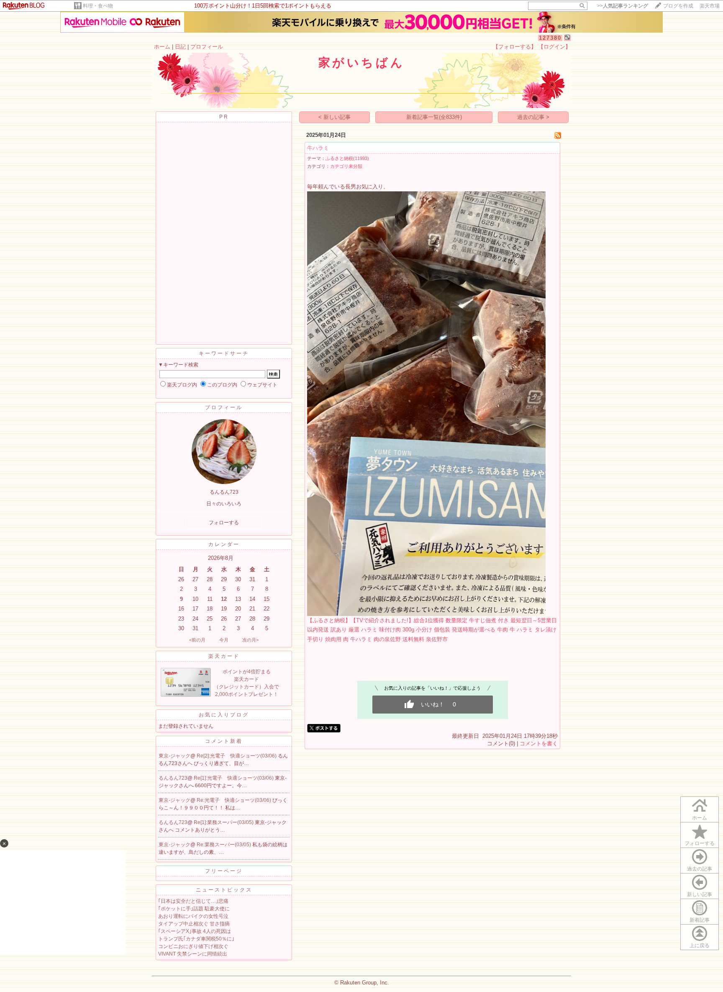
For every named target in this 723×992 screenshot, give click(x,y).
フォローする (700, 843)
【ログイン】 (554, 47)
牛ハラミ (318, 148)
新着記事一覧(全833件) (434, 117)
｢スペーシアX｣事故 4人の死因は (194, 931)
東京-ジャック (174, 756)
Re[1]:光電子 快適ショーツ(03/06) (234, 778)
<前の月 (197, 639)
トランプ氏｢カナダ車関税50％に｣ (196, 939)
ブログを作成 (678, 6)
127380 (550, 38)
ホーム (162, 47)
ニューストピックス (224, 890)
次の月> (250, 639)
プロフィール (206, 47)
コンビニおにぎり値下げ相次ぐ (193, 946)
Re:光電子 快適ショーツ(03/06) (234, 800)
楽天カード (224, 656)
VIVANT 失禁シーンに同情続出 (192, 954)
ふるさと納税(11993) (347, 158)
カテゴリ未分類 (346, 166)
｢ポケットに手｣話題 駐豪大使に (194, 909)
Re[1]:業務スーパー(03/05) (224, 822)
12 (224, 599)
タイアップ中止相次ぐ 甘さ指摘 (194, 924)
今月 (223, 639)
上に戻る (700, 945)
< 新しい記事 (334, 117)
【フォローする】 (514, 47)
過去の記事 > (533, 117)
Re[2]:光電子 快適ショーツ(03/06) (237, 756)
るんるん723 (173, 778)
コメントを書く (539, 743)
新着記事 (700, 920)
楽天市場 (710, 6)
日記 (180, 47)
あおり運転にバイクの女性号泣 (193, 916)
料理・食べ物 (98, 6)
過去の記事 (699, 869)
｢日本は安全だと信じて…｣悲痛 (193, 901)
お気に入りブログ (224, 715)
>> (622, 6)
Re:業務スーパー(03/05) (224, 845)
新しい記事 (699, 894)
